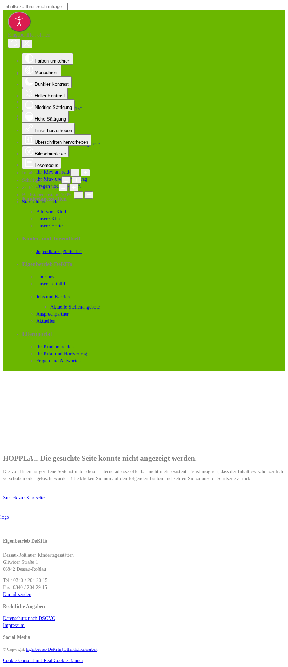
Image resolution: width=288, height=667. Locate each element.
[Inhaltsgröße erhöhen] (85, 172)
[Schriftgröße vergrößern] (76, 180)
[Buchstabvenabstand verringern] (78, 195)
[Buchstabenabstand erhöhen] (88, 195)
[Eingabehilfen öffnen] (19, 22)
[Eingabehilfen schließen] (26, 44)
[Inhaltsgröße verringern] (74, 172)
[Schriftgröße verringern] (66, 180)
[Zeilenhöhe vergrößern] (73, 187)
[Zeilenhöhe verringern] (63, 187)
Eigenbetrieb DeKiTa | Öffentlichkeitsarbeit (61, 649)
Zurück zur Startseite (24, 497)
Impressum (14, 625)
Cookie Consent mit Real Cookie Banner (43, 660)
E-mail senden (17, 594)
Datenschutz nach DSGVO (29, 618)
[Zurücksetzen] (14, 43)
